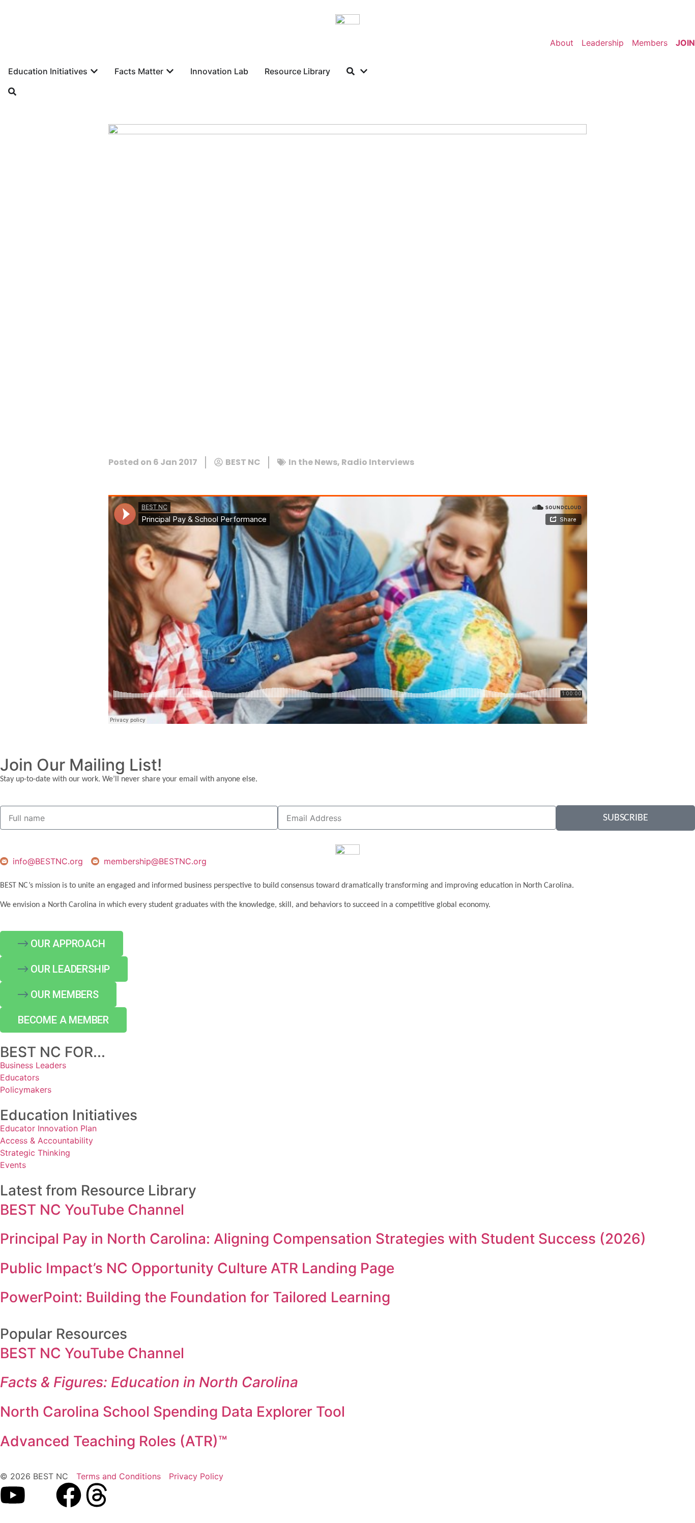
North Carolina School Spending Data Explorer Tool (172, 1411)
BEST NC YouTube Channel (92, 1209)
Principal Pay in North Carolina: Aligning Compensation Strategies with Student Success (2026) (323, 1238)
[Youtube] (12, 1495)
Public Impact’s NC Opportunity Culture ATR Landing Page (197, 1268)
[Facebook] (68, 1495)
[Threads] (96, 1495)
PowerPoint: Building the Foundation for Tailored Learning (195, 1297)
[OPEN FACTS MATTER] (170, 71)
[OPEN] (364, 71)
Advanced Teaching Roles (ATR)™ (113, 1441)
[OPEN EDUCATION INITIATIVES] (94, 71)
